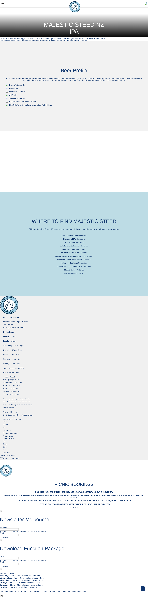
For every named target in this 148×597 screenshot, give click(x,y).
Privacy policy (8, 436)
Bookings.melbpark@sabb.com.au (20, 415)
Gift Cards (6, 453)
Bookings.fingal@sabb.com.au (14, 327)
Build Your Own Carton (11, 458)
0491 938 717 (8, 324)
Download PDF (6, 537)
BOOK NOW (74, 507)
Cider (5, 447)
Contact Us (7, 430)
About (5, 421)
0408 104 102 (13, 412)
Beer (4, 441)
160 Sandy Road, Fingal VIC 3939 (15, 322)
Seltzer (5, 444)
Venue (5, 424)
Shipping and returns (10, 433)
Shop (5, 427)
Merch (5, 450)
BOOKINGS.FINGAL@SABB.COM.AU (67, 504)
